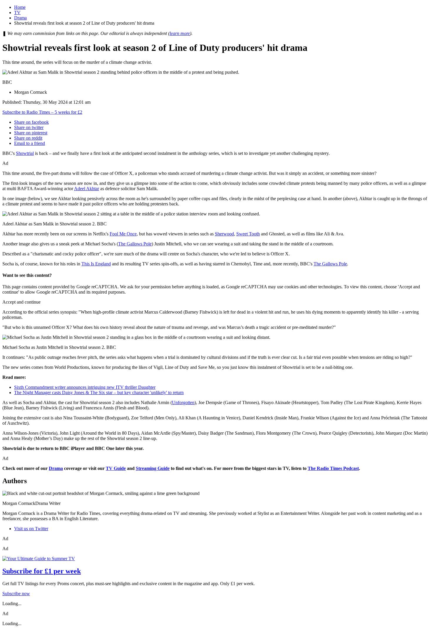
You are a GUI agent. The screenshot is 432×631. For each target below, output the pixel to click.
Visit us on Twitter (31, 528)
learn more (180, 33)
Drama (20, 17)
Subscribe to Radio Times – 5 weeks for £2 (42, 112)
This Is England (96, 263)
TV (17, 12)
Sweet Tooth (248, 233)
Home (20, 7)
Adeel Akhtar (86, 188)
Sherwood (224, 233)
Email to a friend (29, 143)
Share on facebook (31, 122)
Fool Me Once (123, 233)
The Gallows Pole (135, 243)
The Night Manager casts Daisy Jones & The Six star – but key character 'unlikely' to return (99, 392)
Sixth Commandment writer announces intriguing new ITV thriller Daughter (84, 387)
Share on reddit (28, 137)
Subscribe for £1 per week (41, 571)
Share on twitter (28, 127)
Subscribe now (16, 593)
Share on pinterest (30, 132)
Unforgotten (183, 402)
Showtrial (25, 153)
